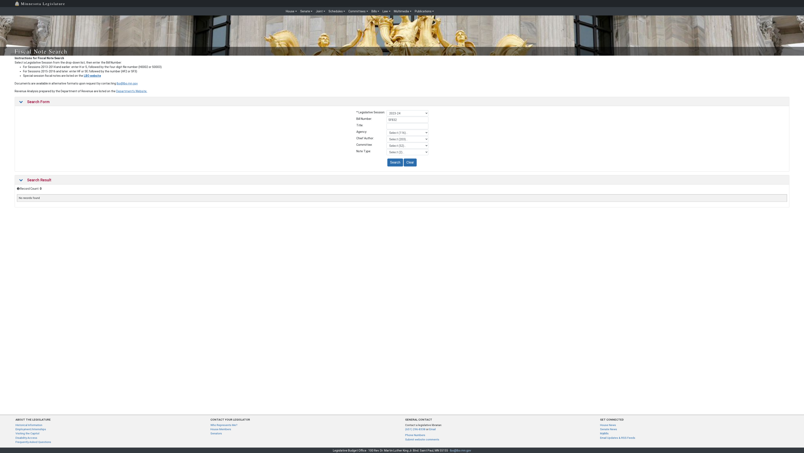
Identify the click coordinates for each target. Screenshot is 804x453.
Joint (319, 11)
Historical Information (28, 425)
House (290, 11)
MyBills (604, 433)
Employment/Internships (30, 429)
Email (432, 429)
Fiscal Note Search (41, 51)
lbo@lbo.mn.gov (127, 83)
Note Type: (363, 151)
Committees (357, 11)
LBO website (92, 75)
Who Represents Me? (223, 425)
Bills (374, 11)
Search (395, 162)
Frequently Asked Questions (33, 442)
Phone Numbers (415, 435)
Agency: (361, 131)
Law (385, 11)
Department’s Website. (131, 91)
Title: (359, 125)
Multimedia (401, 11)
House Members (220, 429)
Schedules (336, 11)
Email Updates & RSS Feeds (617, 437)
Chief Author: (365, 138)
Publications (423, 11)
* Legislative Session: (370, 112)
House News (608, 425)
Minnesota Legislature (43, 3)
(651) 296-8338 (415, 429)
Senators (216, 433)
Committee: (364, 144)
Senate (305, 11)
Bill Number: (364, 118)
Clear (410, 162)
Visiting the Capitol (27, 433)
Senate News (608, 429)
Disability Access (26, 437)
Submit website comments (422, 439)
